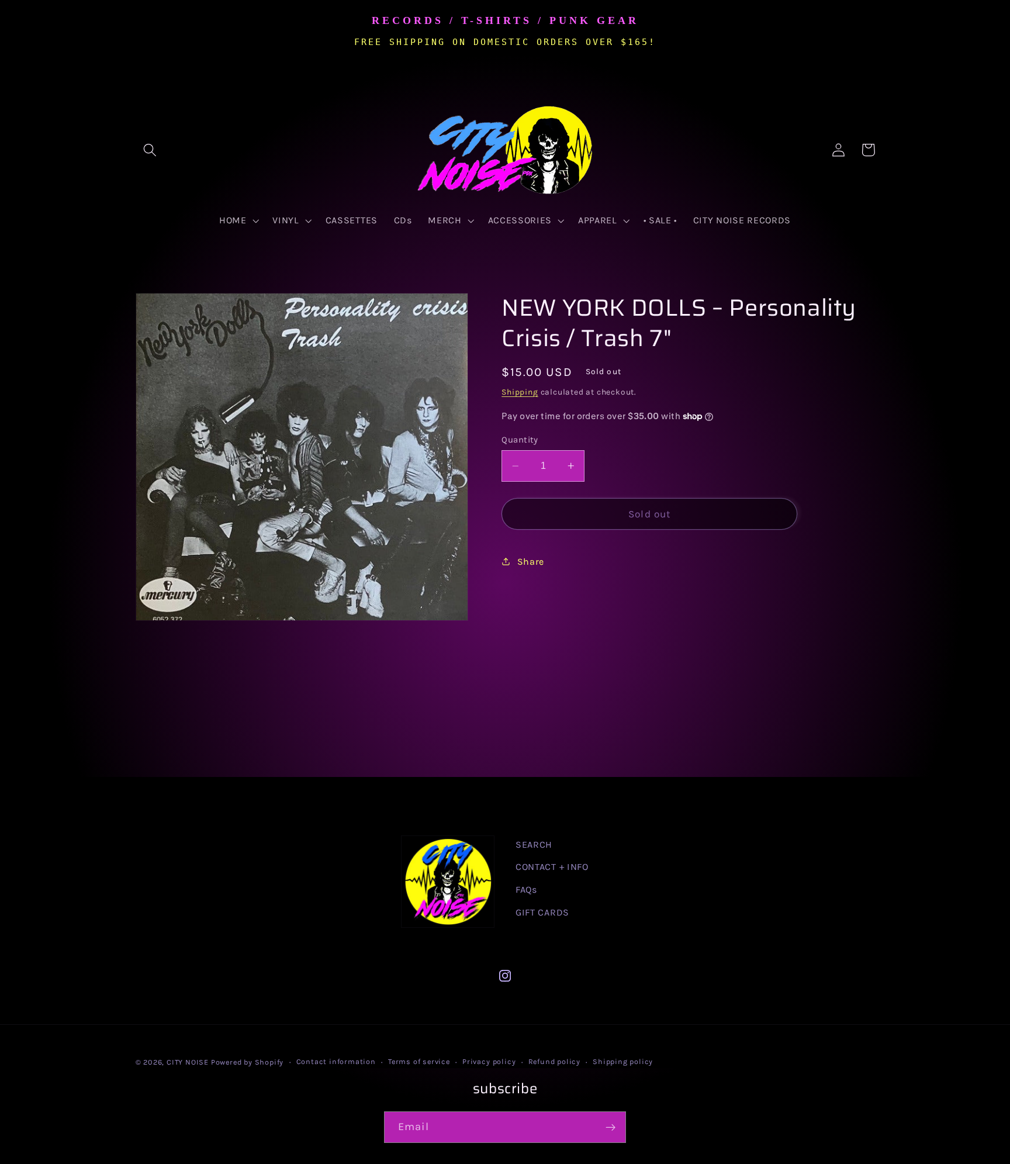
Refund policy (554, 1061)
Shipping (519, 391)
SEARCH (534, 844)
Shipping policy (623, 1061)
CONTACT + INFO (552, 866)
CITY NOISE (189, 1062)
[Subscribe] (610, 1127)
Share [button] (530, 561)
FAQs (526, 889)
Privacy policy (489, 1061)
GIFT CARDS (542, 912)
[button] (150, 150)
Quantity (519, 439)
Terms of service (419, 1061)
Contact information (336, 1061)
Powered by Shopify (247, 1062)
